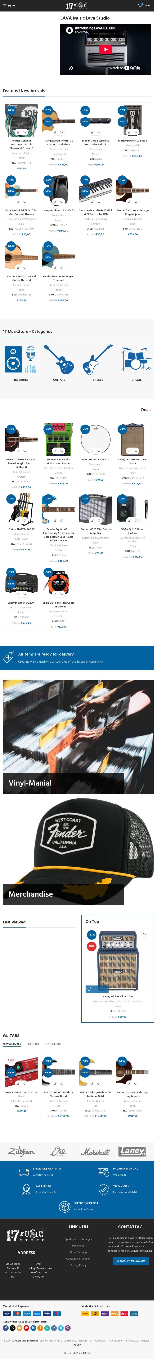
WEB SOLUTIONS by (77, 1353)
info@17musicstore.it (41, 1268)
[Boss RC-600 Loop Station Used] (21, 1072)
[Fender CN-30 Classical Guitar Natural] (21, 256)
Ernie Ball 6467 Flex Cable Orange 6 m (58, 605)
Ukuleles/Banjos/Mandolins (21, 219)
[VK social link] (54, 1328)
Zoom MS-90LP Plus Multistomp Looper (59, 462)
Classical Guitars (21, 285)
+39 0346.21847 (40, 1274)
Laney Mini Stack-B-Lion (118, 996)
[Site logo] (77, 6)
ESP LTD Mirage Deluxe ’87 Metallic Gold (95, 1094)
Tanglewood (59, 154)
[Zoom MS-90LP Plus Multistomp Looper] (58, 439)
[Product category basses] (97, 363)
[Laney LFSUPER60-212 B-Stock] (132, 439)
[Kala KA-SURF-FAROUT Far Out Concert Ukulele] (21, 190)
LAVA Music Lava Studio (85, 18)
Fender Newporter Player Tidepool (58, 278)
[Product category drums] (136, 363)
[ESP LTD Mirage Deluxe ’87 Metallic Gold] (95, 1072)
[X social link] (13, 1328)
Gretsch (21, 477)
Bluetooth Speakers (130, 538)
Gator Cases (21, 539)
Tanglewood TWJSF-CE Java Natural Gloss (58, 143)
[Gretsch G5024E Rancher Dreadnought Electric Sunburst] (21, 439)
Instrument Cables (21, 153)
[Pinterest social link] (26, 1328)
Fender (21, 158)
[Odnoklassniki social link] (40, 1328)
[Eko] (58, 1151)
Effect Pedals (133, 146)
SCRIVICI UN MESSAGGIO (131, 1261)
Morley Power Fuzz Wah (132, 141)
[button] (18, 132)
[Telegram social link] (61, 1328)
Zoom (58, 473)
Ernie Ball (59, 616)
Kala (21, 224)
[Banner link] (78, 737)
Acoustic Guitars (59, 149)
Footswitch (95, 149)
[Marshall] (95, 1151)
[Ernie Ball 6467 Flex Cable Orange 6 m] (58, 582)
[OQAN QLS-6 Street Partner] (132, 509)
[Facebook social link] (6, 1328)
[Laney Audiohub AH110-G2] (58, 190)
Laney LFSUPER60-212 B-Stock (132, 462)
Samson (95, 224)
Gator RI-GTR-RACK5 (21, 529)
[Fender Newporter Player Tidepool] (58, 256)
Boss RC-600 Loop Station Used (21, 1094)
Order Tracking (78, 1252)
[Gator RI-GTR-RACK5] (21, 509)
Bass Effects (50, 468)
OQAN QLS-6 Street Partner (133, 531)
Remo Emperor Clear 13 (96, 460)
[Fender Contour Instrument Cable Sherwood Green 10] (21, 121)
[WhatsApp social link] (47, 1328)
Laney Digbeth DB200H (21, 603)
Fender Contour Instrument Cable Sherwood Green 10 (21, 145)
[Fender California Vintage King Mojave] (132, 190)
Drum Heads (95, 464)
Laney (58, 220)
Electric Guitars (58, 545)
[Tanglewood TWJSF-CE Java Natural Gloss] (58, 121)
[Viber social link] (68, 1328)
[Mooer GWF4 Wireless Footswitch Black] (95, 121)
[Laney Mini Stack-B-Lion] (118, 961)
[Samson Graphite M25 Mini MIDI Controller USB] (95, 190)
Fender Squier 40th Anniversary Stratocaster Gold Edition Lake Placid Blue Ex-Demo (58, 535)
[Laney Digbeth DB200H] (21, 582)
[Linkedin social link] (33, 1328)
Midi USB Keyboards (96, 219)
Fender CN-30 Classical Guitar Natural (21, 278)
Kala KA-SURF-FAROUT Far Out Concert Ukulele (21, 212)
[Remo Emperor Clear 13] (95, 439)
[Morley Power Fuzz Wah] (132, 121)
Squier (58, 550)
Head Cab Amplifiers (21, 608)
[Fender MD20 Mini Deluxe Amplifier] (95, 509)
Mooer (95, 154)
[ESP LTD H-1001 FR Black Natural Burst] (58, 1072)
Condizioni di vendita (78, 1259)
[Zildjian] (21, 1151)
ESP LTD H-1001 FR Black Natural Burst (58, 1094)
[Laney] (132, 1151)
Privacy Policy (78, 1265)
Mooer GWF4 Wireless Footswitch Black (95, 143)
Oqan (133, 546)
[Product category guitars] (59, 363)
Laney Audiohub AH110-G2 (59, 210)
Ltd (58, 1106)
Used (29, 1101)
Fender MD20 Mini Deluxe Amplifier (95, 531)
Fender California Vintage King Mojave (133, 212)
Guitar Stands (21, 534)
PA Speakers (58, 215)
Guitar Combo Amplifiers (132, 468)
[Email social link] (19, 1328)
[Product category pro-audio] (20, 363)
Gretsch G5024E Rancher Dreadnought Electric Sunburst (21, 463)
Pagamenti (78, 1246)
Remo (95, 469)
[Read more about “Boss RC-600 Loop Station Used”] (18, 1083)
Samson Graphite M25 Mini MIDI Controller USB (95, 212)
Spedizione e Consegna (78, 1239)
